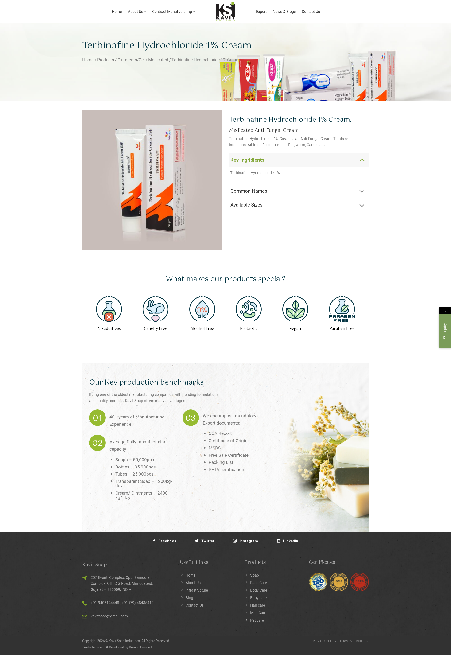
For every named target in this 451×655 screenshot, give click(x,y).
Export (261, 12)
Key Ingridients (247, 160)
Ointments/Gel (131, 60)
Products (105, 60)
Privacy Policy (325, 641)
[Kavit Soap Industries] (225, 11)
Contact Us (311, 12)
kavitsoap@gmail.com (109, 616)
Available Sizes (246, 205)
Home (117, 12)
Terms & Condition (354, 641)
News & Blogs (284, 12)
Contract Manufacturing (172, 12)
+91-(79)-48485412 (138, 603)
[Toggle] (362, 160)
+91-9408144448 (105, 603)
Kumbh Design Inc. (142, 647)
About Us (135, 12)
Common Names (248, 191)
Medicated (158, 60)
